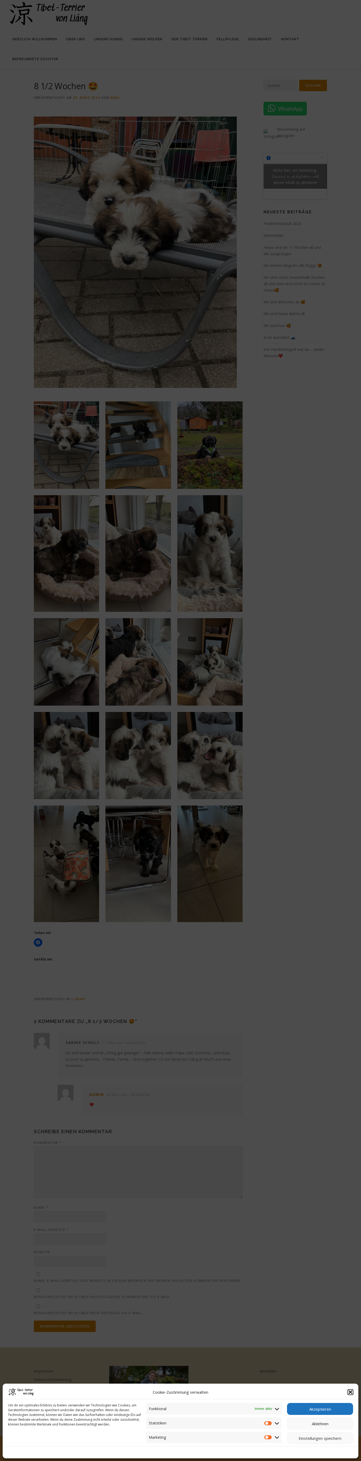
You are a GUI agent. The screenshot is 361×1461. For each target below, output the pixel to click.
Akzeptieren (320, 1409)
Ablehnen (320, 1423)
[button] (350, 1392)
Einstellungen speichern (320, 1438)
